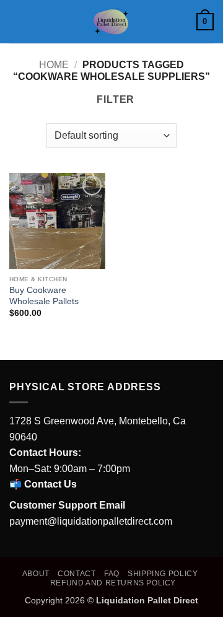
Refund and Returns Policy (113, 583)
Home (54, 64)
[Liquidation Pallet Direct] (111, 21)
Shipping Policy (163, 573)
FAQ (112, 573)
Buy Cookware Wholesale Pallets (44, 296)
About (36, 573)
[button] (16, 21)
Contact (76, 573)
